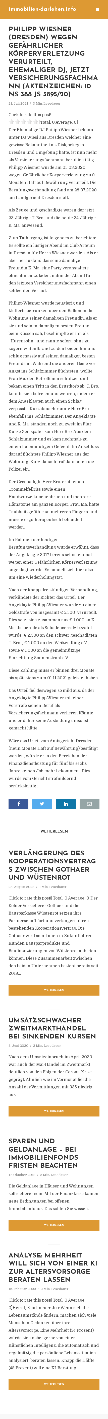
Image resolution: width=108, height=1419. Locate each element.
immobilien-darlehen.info (42, 9)
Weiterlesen (54, 990)
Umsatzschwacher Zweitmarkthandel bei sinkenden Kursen (52, 1028)
